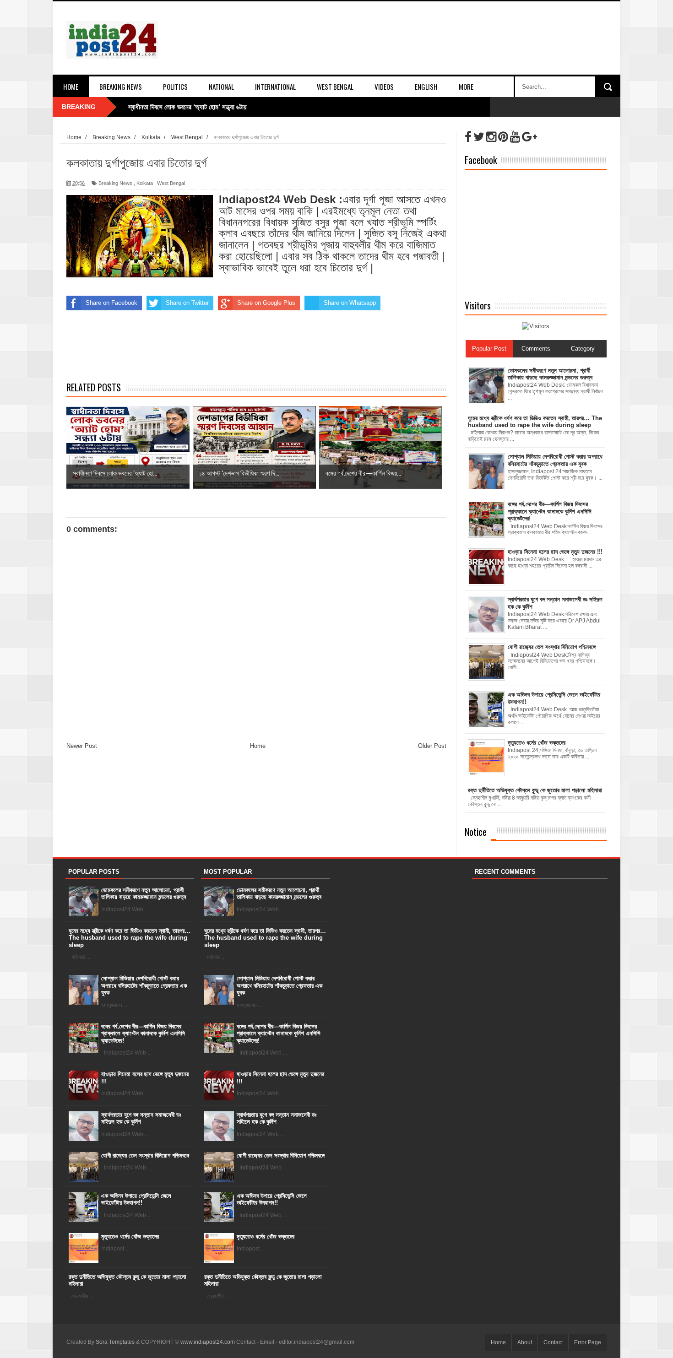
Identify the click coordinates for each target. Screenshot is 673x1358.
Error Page (587, 1342)
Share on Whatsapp (350, 302)
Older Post (432, 745)
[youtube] (515, 137)
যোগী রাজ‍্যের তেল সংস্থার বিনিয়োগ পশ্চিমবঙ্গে (145, 1155)
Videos (384, 86)
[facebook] (468, 137)
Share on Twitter (187, 302)
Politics (175, 86)
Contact (553, 1342)
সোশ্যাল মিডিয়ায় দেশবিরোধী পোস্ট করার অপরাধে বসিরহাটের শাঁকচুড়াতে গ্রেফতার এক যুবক (144, 985)
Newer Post (81, 745)
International (275, 86)
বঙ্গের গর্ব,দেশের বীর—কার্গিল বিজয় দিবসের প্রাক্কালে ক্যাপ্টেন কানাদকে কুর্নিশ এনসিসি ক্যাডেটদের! (143, 1033)
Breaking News (120, 86)
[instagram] (491, 137)
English (426, 86)
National (221, 86)
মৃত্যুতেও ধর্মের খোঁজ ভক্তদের (130, 1236)
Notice (476, 832)
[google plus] (529, 137)
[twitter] (478, 137)
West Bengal (335, 86)
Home (70, 86)
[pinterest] (503, 137)
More (466, 86)
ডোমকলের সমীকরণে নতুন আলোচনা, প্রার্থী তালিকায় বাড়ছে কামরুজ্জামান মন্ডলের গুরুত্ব (143, 894)
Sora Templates (115, 1342)
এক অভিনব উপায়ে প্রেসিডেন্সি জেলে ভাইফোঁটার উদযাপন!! (136, 1199)
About (524, 1342)
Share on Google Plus (266, 302)
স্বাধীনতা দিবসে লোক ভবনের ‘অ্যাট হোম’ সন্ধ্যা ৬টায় (187, 107)
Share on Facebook (111, 302)
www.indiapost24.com (207, 1342)
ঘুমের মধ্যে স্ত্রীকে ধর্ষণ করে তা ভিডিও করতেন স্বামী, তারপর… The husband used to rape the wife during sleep (129, 937)
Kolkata (144, 183)
